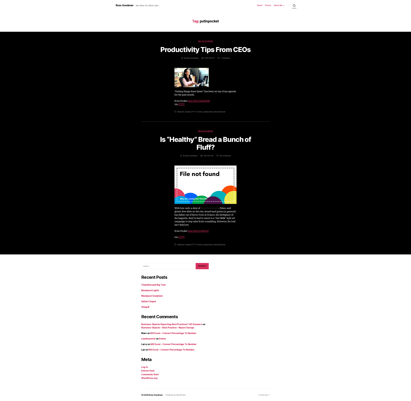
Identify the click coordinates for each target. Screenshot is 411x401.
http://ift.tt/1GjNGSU (198, 231)
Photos (268, 5)
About (259, 5)
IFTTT (181, 104)
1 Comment (225, 58)
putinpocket (208, 112)
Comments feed (150, 374)
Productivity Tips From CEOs (205, 49)
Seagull (145, 307)
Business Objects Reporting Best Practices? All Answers (171, 324)
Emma (162, 338)
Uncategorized (205, 41)
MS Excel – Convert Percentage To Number (173, 333)
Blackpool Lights (150, 290)
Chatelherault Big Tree (153, 284)
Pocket (199, 112)
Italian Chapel (148, 301)
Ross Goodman (124, 5)
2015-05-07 (209, 58)
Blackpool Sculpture (152, 296)
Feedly (187, 112)
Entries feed (147, 370)
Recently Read (219, 112)
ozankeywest (148, 338)
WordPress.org (149, 378)
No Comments (225, 156)
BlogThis (180, 112)
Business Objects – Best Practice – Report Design (167, 327)
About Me (278, 5)
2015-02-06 (208, 156)
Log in (144, 367)
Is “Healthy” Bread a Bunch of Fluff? (205, 143)
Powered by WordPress (175, 395)
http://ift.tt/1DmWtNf (199, 101)
